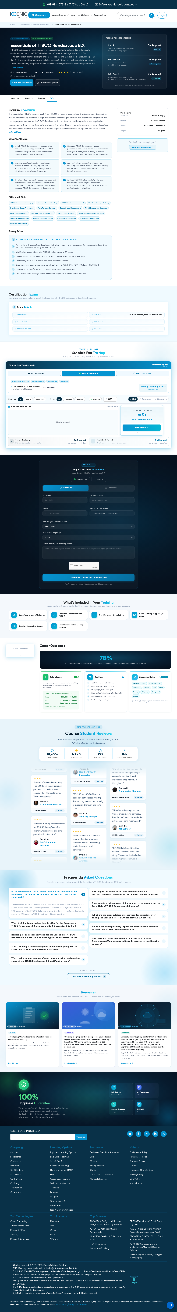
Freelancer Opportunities (141, 1170)
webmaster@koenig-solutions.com (72, 1304)
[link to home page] (18, 15)
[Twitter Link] (164, 1134)
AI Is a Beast (56, 1205)
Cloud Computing (18, 1221)
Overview (15, 98)
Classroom (40, 399)
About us (14, 1152)
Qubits (93, 1170)
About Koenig (59, 15)
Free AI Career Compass (61, 1210)
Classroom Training (59, 1166)
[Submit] (151, 15)
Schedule (29, 98)
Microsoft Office (17, 1230)
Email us (100, 479)
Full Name (47, 495)
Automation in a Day (99, 1248)
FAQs (52, 98)
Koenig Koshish (97, 1166)
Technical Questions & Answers (104, 1152)
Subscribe (80, 1137)
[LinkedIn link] (155, 1134)
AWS (52, 1226)
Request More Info (22, 82)
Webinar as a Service (60, 1183)
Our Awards (15, 1192)
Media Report (136, 1183)
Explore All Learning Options (63, 1152)
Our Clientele (16, 1170)
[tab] (34, 373)
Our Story (14, 1183)
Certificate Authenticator (102, 1174)
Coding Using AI (57, 1201)
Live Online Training (59, 1157)
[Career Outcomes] (20, 655)
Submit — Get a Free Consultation (88, 577)
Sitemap (94, 1161)
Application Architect (41, 25)
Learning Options (80, 15)
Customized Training (60, 1179)
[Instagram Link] (147, 1134)
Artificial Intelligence (19, 1226)
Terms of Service (138, 1161)
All (20, 399)
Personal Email (97, 495)
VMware (54, 1239)
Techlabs (54, 1188)
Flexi (52, 1174)
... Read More (16, 67)
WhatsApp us (82, 479)
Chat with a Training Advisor (88, 976)
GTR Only (96, 399)
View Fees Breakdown (142, 419)
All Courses (38, 15)
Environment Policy (138, 1152)
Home (12, 25)
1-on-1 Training (57, 1161)
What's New (135, 1179)
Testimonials (16, 1188)
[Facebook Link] (138, 1134)
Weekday (68, 399)
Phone (45, 508)
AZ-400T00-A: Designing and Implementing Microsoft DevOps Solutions (145, 1247)
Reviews (41, 98)
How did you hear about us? (55, 522)
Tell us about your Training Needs (57, 544)
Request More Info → (142, 147)
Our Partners (16, 1179)
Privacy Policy (136, 1174)
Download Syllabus (49, 82)
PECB (52, 1234)
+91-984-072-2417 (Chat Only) (67, 4)
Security (14, 1234)
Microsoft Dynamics (19, 1239)
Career (133, 1166)
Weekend (79, 399)
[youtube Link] (130, 1134)
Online (28, 399)
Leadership (15, 1157)
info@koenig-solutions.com (118, 4)
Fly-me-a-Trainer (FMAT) (61, 1170)
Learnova (54, 1192)
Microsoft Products (98, 1179)
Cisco (53, 1230)
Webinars (14, 1166)
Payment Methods (138, 1157)
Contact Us (100, 15)
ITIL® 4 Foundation (98, 1244)
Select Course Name (99, 508)
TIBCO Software (23, 25)
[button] (134, 47)
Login (162, 15)
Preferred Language (52, 533)
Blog (92, 1157)
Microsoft (54, 1221)
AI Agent (54, 1196)
